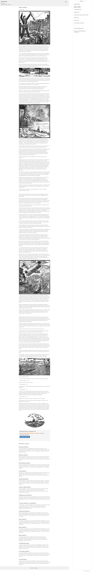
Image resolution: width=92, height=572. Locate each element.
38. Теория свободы (24, 551)
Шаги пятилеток (76, 12)
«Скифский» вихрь (24, 543)
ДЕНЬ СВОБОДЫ (23, 479)
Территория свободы (24, 511)
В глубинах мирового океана (79, 28)
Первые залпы (76, 17)
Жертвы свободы (23, 455)
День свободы (22, 471)
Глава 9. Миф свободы (25, 487)
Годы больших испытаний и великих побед (81, 14)
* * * (75, 25)
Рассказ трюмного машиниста (79, 22)
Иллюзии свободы (23, 447)
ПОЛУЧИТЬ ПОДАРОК (25, 436)
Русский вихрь (23, 559)
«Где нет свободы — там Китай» (27, 503)
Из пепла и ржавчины (77, 9)
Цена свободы (22, 519)
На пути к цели (76, 20)
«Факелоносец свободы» (25, 495)
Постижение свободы (24, 463)
